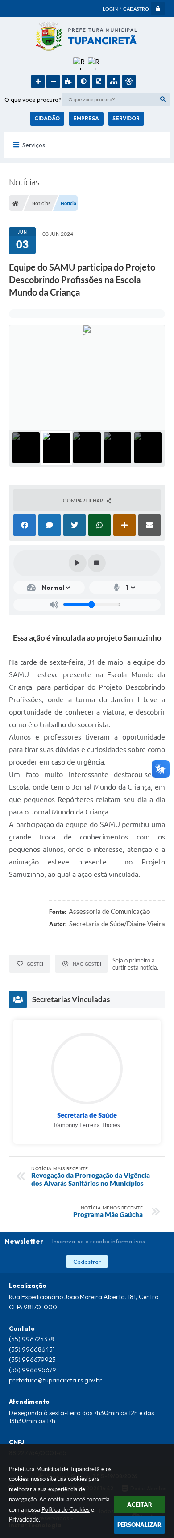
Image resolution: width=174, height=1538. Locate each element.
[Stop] (97, 563)
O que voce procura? (33, 99)
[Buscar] (163, 99)
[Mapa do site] (113, 81)
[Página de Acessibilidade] (129, 81)
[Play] (78, 563)
